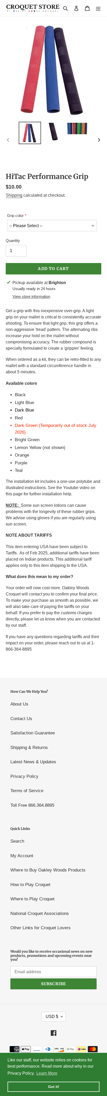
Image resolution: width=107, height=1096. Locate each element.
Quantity (13, 240)
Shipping (14, 195)
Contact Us (21, 718)
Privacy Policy (24, 776)
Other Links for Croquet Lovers (40, 927)
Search (17, 841)
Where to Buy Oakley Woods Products (47, 870)
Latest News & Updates (33, 761)
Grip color (15, 215)
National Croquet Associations (39, 913)
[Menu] (98, 8)
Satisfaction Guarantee (32, 732)
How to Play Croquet (30, 884)
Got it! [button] (53, 1087)
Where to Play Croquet (32, 898)
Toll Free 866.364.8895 (32, 805)
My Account (21, 855)
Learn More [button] (46, 1073)
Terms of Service (26, 790)
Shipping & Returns (29, 747)
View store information (31, 296)
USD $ (52, 1016)
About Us (19, 704)
